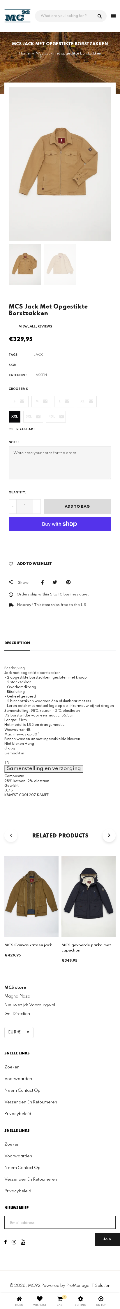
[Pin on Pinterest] (69, 582)
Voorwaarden (18, 1079)
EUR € (14, 1032)
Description (17, 643)
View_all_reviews (35, 326)
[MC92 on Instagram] (14, 1243)
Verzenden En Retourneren (30, 1102)
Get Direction (17, 1014)
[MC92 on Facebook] (5, 1243)
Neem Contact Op (22, 1091)
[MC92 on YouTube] (23, 1243)
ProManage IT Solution (88, 1286)
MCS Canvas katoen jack (28, 945)
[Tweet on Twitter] (56, 582)
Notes (14, 442)
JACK (38, 355)
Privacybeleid (17, 1114)
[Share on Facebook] (44, 582)
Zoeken (12, 1067)
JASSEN (40, 375)
